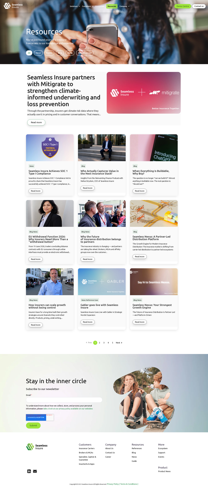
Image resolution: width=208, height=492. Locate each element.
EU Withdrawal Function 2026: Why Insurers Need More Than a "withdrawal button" (48, 239)
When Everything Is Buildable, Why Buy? (151, 172)
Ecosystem (99, 6)
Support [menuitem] (161, 452)
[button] (79, 6)
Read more (36, 122)
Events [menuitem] (161, 457)
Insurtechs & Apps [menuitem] (86, 464)
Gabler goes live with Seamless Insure (99, 306)
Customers (86, 6)
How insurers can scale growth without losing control (47, 306)
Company (123, 6)
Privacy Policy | (113, 484)
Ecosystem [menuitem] (163, 448)
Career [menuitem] (108, 457)
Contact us (199, 6)
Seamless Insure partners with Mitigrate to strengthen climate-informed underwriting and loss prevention (63, 90)
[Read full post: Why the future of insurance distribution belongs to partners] (102, 213)
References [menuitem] (137, 448)
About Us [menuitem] (109, 448)
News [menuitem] (134, 457)
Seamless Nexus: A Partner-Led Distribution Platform (151, 238)
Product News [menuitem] (164, 471)
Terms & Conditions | (129, 484)
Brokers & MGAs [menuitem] (86, 452)
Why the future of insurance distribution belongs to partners (101, 239)
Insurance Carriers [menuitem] (86, 448)
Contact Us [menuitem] (110, 452)
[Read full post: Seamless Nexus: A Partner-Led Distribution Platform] (154, 213)
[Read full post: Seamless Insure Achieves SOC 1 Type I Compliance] (50, 147)
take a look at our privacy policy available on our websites (68, 409)
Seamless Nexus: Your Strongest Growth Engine (152, 306)
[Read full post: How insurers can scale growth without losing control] (50, 281)
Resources (112, 6)
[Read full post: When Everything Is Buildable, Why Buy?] (154, 147)
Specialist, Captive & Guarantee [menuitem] (87, 458)
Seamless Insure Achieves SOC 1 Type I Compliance (48, 172)
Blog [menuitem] (134, 452)
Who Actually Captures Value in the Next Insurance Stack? (100, 172)
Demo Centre (183, 6)
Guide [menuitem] (134, 461)
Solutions (74, 6)
